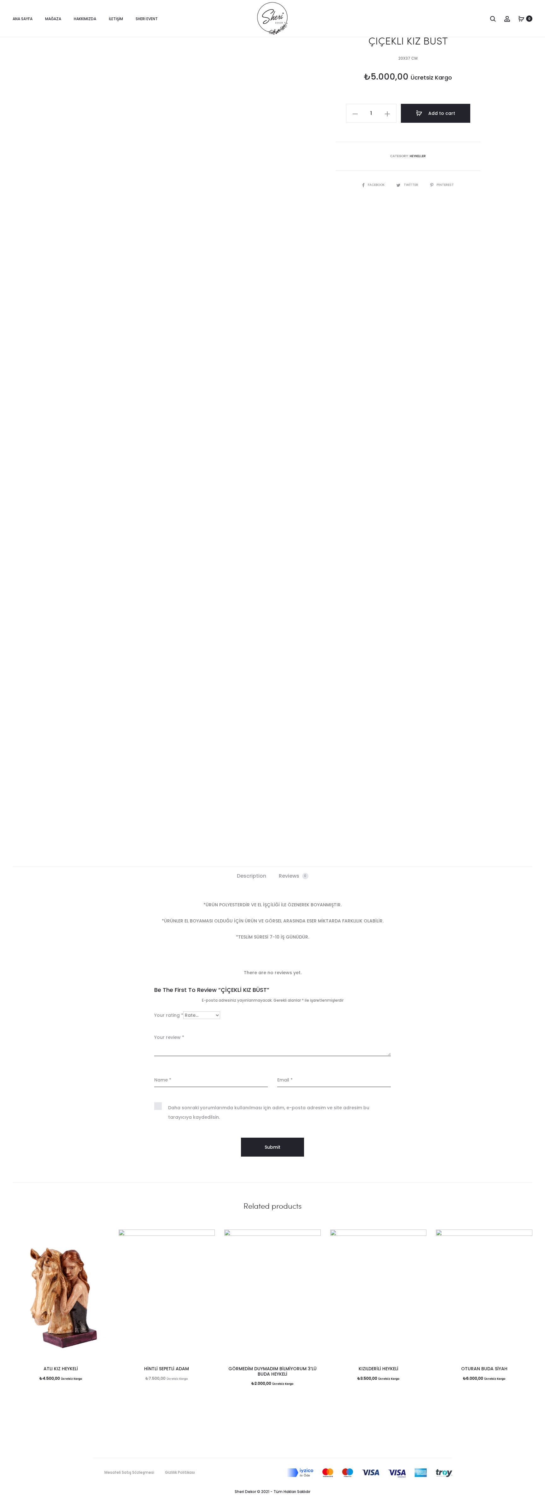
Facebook (376, 184)
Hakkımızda (85, 18)
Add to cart (441, 113)
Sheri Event (147, 18)
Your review (169, 1037)
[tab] (251, 876)
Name (162, 1080)
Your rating (168, 1015)
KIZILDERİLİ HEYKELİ (378, 1369)
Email (285, 1080)
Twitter (411, 184)
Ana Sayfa (22, 18)
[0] (521, 18)
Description (251, 876)
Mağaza (53, 18)
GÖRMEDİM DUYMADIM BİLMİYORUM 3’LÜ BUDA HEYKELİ (272, 1371)
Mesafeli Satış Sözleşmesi (129, 1472)
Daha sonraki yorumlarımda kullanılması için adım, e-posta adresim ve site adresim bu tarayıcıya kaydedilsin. (268, 1112)
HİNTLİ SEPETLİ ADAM (166, 1369)
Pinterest (445, 184)
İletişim (116, 18)
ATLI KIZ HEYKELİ (61, 1369)
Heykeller (418, 156)
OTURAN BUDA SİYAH (484, 1369)
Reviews (293, 876)
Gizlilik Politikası (180, 1472)
